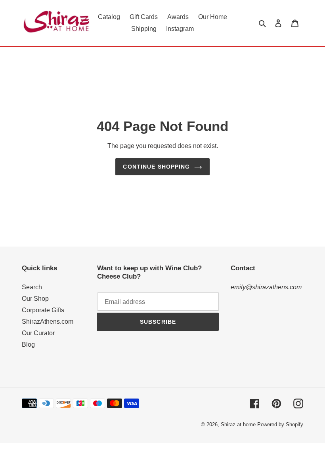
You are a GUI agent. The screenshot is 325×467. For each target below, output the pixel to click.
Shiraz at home (238, 424)
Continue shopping (156, 166)
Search (32, 287)
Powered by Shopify (280, 424)
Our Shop (35, 298)
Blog (28, 344)
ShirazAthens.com (47, 321)
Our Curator (38, 333)
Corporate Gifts (43, 310)
